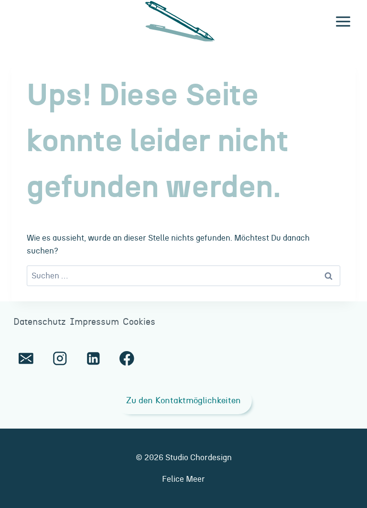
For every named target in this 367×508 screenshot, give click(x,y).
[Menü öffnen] (343, 21)
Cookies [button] (139, 322)
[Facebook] (126, 358)
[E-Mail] (26, 358)
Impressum (94, 322)
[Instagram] (59, 358)
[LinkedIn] (93, 358)
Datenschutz (39, 322)
